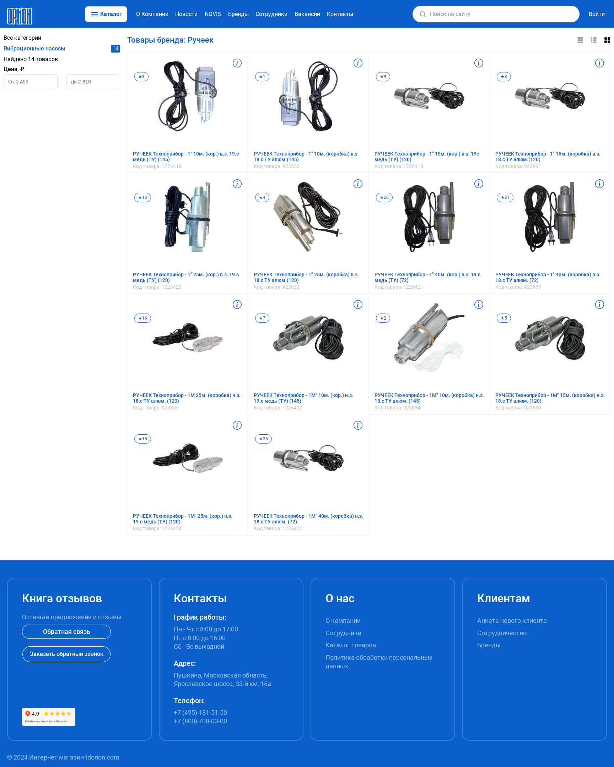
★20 (384, 197)
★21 (505, 197)
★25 (263, 438)
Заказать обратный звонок (66, 654)
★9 (383, 76)
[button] (423, 14)
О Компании (152, 14)
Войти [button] (597, 14)
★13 (142, 197)
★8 (504, 76)
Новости (186, 14)
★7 (262, 318)
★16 (142, 318)
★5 (504, 318)
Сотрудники (271, 14)
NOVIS (213, 14)
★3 (141, 76)
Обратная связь (66, 631)
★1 (262, 76)
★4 (262, 197)
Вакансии (307, 14)
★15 (142, 438)
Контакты (340, 14)
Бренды (238, 14)
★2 (383, 318)
